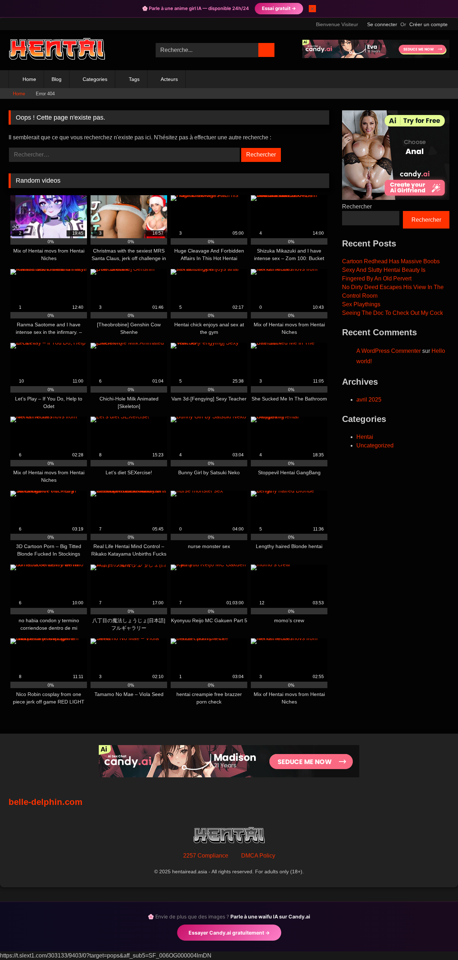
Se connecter (382, 24)
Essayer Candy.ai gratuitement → (229, 933)
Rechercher (357, 206)
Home (29, 79)
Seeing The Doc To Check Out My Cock (392, 313)
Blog (57, 79)
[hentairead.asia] (57, 50)
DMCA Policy (258, 856)
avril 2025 (368, 400)
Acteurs (169, 79)
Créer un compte (428, 24)
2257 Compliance (205, 856)
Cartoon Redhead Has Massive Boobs (391, 261)
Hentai (364, 437)
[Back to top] (436, 939)
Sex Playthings (361, 304)
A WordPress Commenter (388, 351)
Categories (95, 79)
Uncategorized (375, 445)
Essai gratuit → (279, 8)
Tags (134, 79)
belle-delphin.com (45, 802)
